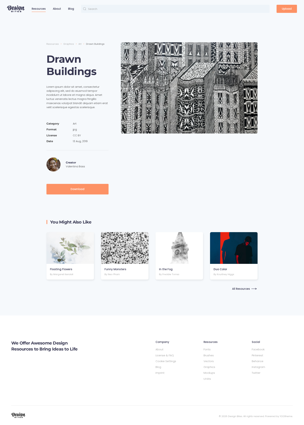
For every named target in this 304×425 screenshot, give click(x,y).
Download (77, 189)
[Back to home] (16, 9)
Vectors (209, 361)
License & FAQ (165, 355)
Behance (257, 361)
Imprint (160, 373)
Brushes (209, 355)
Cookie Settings (166, 361)
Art (75, 123)
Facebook (258, 349)
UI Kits (207, 379)
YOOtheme (286, 416)
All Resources (241, 289)
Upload (287, 9)
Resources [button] (39, 9)
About (57, 9)
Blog (71, 9)
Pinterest (257, 355)
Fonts (207, 349)
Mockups (209, 373)
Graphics (209, 367)
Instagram (258, 367)
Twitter (256, 373)
